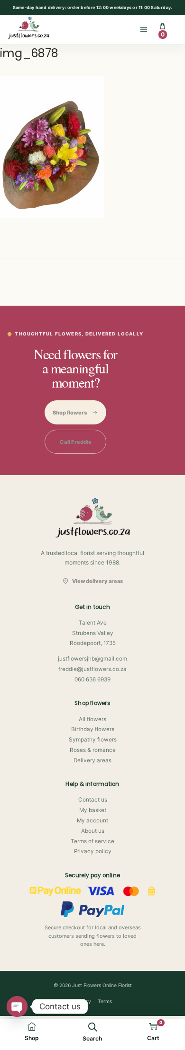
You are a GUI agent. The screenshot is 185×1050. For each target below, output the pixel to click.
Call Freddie (76, 442)
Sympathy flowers (93, 739)
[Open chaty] (17, 1006)
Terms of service (92, 841)
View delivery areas (97, 581)
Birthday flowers (92, 729)
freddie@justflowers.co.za (92, 669)
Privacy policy (92, 851)
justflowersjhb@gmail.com (92, 658)
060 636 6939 (92, 679)
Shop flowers (70, 412)
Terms (105, 1001)
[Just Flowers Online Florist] (33, 28)
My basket (92, 810)
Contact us (92, 799)
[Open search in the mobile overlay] (92, 1026)
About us (92, 831)
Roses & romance (93, 750)
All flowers (92, 719)
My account (92, 820)
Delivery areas (92, 760)
